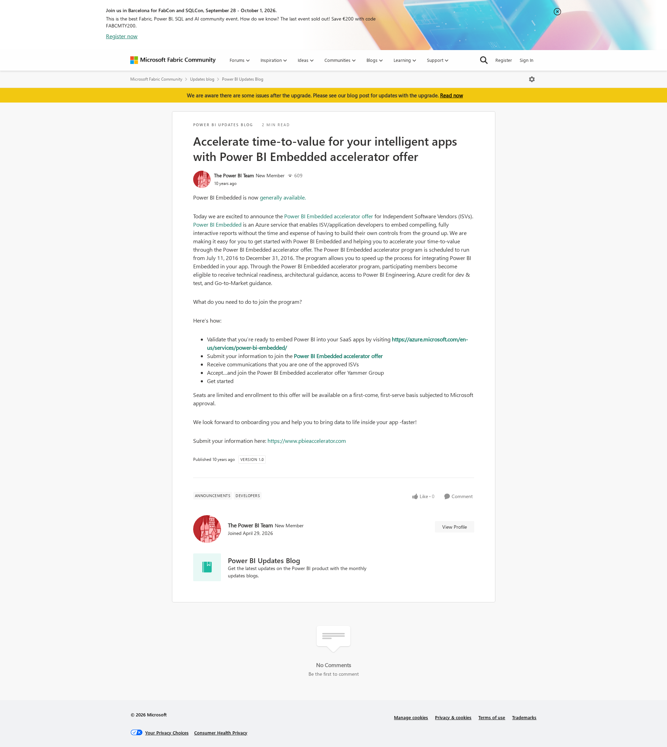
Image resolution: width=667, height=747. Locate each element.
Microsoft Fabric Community (156, 79)
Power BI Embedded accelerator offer (328, 216)
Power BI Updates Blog (242, 79)
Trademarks (524, 717)
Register (503, 60)
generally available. (283, 197)
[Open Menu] (532, 79)
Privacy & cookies (453, 717)
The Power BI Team (234, 175)
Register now (122, 36)
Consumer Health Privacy (220, 733)
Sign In (526, 60)
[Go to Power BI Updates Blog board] (207, 567)
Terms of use (491, 717)
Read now (451, 95)
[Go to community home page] (173, 60)
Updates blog (202, 79)
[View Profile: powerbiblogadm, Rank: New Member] (202, 179)
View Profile (454, 526)
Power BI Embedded (217, 224)
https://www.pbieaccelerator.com (306, 440)
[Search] (484, 60)
